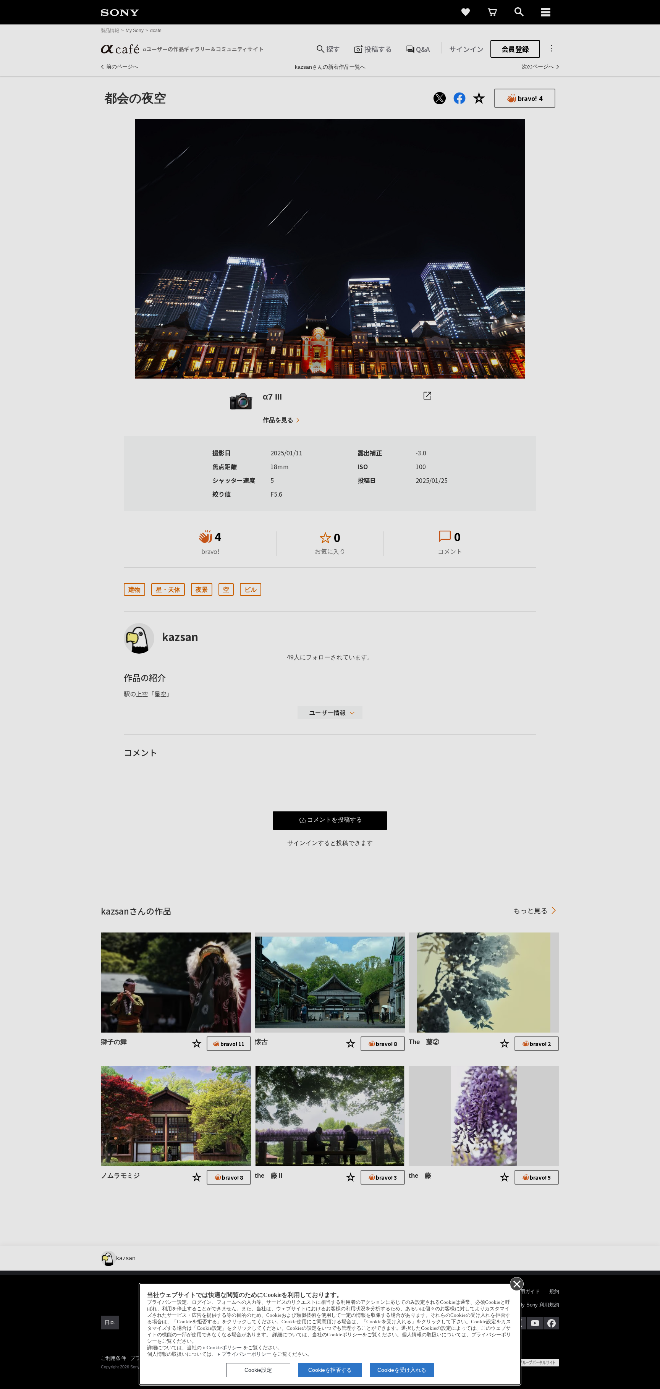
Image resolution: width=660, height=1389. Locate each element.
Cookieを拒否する (330, 1370)
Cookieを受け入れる (401, 1370)
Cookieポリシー (224, 1347)
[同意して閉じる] (516, 1283)
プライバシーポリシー (246, 1354)
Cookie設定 (258, 1370)
